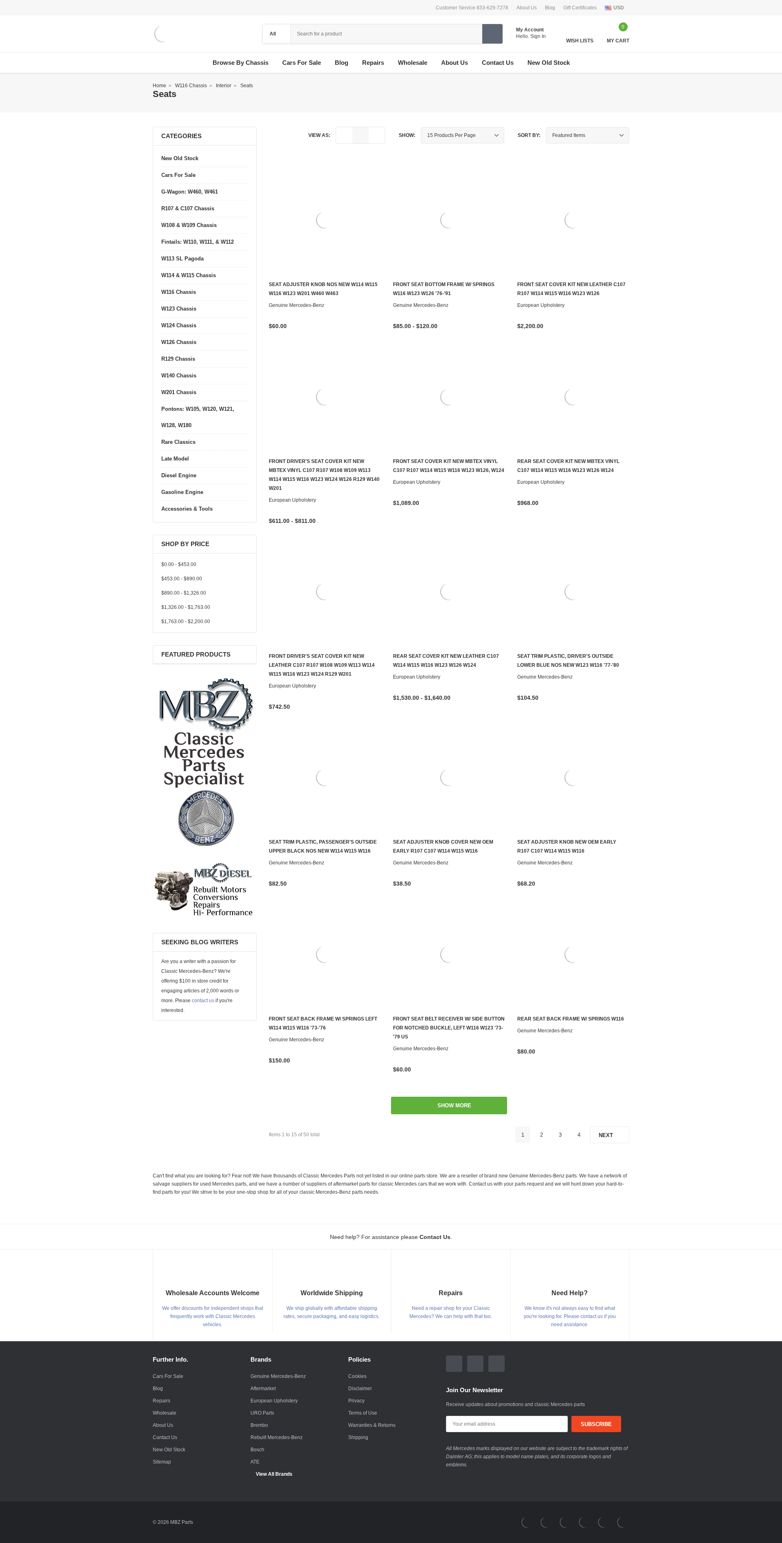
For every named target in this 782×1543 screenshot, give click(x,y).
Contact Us (165, 1437)
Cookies (357, 1376)
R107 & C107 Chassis (187, 208)
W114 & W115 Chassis (188, 275)
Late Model (175, 459)
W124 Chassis (178, 325)
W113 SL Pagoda (182, 259)
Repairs (161, 1401)
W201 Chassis (178, 392)
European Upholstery (274, 1401)
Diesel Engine (178, 475)
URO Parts (262, 1413)
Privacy (356, 1401)
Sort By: (529, 135)
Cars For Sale (301, 63)
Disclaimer (360, 1388)
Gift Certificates (580, 8)
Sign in (538, 36)
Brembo (259, 1425)
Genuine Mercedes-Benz (278, 1376)
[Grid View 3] (360, 135)
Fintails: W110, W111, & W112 (197, 242)
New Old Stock (179, 158)
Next (607, 1135)
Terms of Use (362, 1413)
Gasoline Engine (182, 492)
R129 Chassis (178, 359)
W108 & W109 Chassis (189, 225)
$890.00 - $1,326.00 (183, 593)
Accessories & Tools (187, 509)
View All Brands (274, 1474)
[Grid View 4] (377, 135)
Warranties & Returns (371, 1425)
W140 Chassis (178, 376)
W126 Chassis (178, 342)
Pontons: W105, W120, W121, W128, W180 (197, 417)
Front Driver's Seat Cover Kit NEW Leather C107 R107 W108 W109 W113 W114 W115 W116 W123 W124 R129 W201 (322, 665)
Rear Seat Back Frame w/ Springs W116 (570, 1019)
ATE (254, 1462)
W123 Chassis (178, 309)
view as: (319, 135)
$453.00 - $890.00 (181, 579)
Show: (407, 135)
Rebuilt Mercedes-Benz (276, 1437)
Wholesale (164, 1413)
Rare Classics (178, 442)
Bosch (257, 1450)
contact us (203, 1000)
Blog (550, 8)
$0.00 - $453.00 (178, 564)
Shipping (358, 1437)
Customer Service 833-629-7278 (472, 8)
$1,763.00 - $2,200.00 (185, 621)
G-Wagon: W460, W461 (189, 192)
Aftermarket (263, 1388)
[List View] (344, 135)
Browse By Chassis (240, 63)
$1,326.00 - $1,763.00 (185, 607)
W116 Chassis (178, 292)
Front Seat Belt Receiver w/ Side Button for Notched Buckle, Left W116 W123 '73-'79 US (449, 1028)
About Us (526, 8)
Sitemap (162, 1462)
